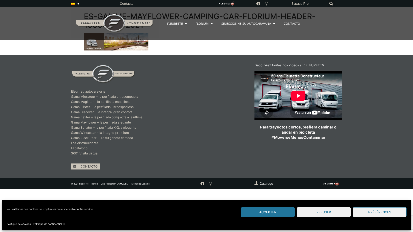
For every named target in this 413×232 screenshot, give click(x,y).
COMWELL (122, 183)
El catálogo (79, 148)
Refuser (323, 212)
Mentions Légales (140, 183)
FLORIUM (202, 23)
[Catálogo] (256, 183)
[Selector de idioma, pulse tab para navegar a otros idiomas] (75, 3)
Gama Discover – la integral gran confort (101, 112)
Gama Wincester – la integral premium (100, 133)
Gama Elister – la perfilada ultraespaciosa (102, 107)
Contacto (127, 4)
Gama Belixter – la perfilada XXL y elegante (104, 127)
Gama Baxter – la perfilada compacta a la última (106, 117)
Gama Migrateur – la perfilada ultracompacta (104, 97)
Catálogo (266, 184)
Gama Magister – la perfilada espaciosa (100, 102)
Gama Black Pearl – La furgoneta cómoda (102, 138)
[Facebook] (258, 4)
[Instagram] (266, 4)
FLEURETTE (175, 23)
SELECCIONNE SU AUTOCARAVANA (246, 23)
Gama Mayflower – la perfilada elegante (101, 122)
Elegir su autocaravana (88, 91)
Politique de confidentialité (49, 224)
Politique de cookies (18, 224)
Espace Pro (300, 4)
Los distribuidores (85, 143)
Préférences (379, 212)
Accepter (267, 212)
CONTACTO (292, 23)
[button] (331, 3)
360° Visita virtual (84, 153)
